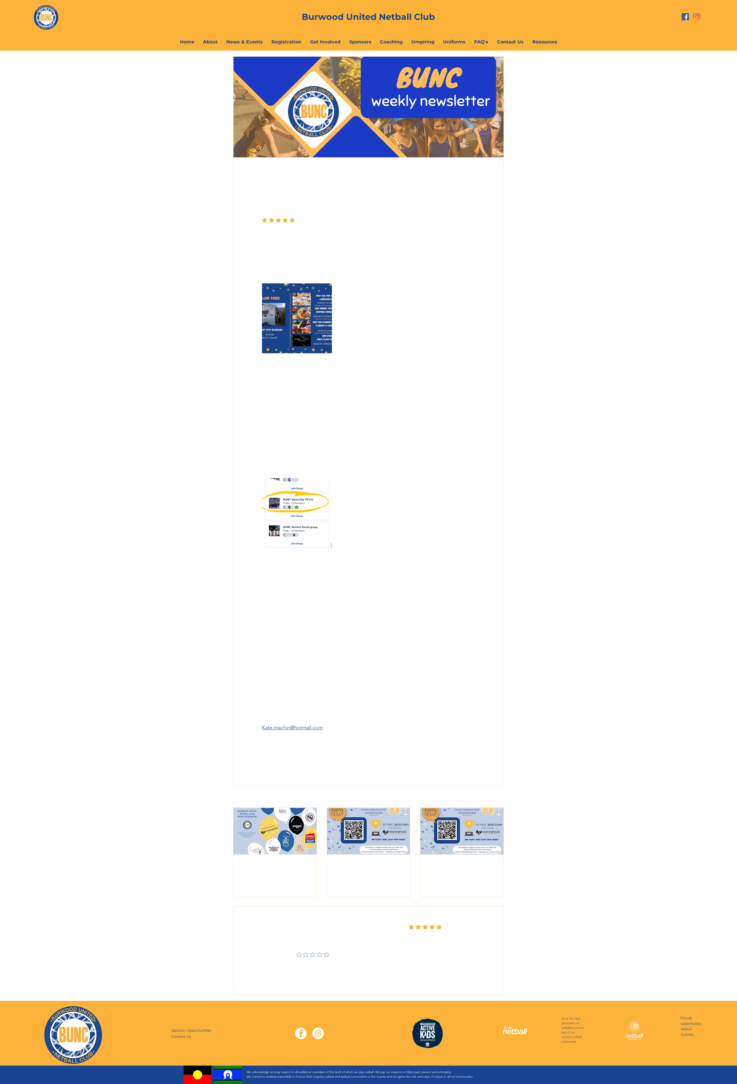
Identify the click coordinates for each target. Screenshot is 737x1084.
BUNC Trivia (255, 865)
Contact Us (181, 1036)
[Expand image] (297, 318)
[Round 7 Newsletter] (462, 831)
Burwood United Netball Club (368, 17)
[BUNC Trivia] (275, 831)
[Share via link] (293, 747)
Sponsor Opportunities (191, 1030)
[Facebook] (685, 16)
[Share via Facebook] (264, 747)
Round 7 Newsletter (453, 865)
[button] (545, 42)
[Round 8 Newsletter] (368, 831)
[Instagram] (696, 16)
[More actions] (471, 178)
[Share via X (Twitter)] (279, 747)
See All (497, 796)
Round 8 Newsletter (360, 865)
